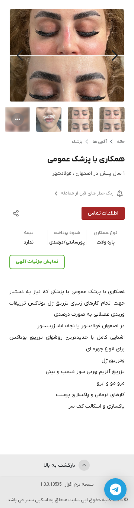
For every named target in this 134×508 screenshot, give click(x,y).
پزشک (77, 142)
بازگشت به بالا (60, 465)
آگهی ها (100, 142)
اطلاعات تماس (103, 213)
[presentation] (114, 55)
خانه (121, 142)
